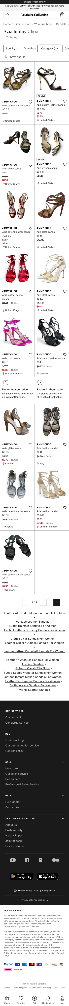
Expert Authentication (50, 389)
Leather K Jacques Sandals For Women (32, 660)
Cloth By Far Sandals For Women (33, 639)
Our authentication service (22, 745)
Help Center (12, 802)
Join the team (14, 841)
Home (7, 24)
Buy (7, 734)
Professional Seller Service (22, 784)
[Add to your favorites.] (30, 102)
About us (11, 825)
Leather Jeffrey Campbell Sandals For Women (34, 651)
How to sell (12, 768)
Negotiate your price (15, 389)
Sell (8, 762)
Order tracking (14, 740)
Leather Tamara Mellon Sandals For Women (33, 677)
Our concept (13, 717)
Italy (63, 987)
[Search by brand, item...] (6, 15)
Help (8, 795)
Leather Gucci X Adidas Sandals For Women (34, 643)
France (7, 987)
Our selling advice (16, 774)
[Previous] (25, 602)
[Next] (43, 602)
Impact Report (14, 835)
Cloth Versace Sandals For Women (33, 685)
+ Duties (13, 303)
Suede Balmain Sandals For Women (32, 626)
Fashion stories (14, 846)
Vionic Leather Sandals (34, 690)
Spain (56, 987)
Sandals (61, 24)
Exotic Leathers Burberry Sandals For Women (34, 630)
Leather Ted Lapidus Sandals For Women (32, 681)
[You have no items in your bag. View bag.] (62, 14)
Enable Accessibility (34, 2)
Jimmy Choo (22, 24)
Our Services (14, 711)
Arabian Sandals (33, 664)
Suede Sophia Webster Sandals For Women (33, 673)
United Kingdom (20, 987)
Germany (47, 987)
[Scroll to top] (56, 602)
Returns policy (14, 751)
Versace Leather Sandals (32, 622)
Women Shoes (43, 24)
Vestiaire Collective (20, 818)
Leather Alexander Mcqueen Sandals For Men (34, 613)
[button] (62, 14)
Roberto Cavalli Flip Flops (33, 668)
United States (35, 987)
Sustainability (13, 830)
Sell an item (12, 779)
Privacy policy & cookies (33, 900)
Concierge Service (17, 723)
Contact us (12, 807)
